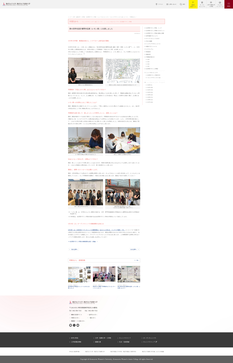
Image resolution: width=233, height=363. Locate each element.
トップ (69, 17)
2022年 (149, 90)
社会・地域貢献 (124, 342)
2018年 (149, 99)
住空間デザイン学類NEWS (153, 75)
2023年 (149, 87)
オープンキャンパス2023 (152, 38)
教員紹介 (148, 51)
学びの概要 (149, 41)
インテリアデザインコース (153, 43)
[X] (74, 325)
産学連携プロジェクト (152, 36)
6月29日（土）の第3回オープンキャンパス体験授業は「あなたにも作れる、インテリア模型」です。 (96, 230)
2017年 (149, 102)
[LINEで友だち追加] (70, 325)
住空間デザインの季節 (152, 68)
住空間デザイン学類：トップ (154, 28)
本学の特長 (74, 338)
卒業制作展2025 (150, 57)
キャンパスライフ (125, 338)
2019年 (149, 97)
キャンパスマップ (149, 342)
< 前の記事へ (73, 249)
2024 (148, 59)
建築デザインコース (151, 46)
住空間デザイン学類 (91, 17)
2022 (148, 64)
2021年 (149, 92)
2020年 (149, 94)
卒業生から (132, 17)
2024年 (149, 85)
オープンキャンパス (149, 338)
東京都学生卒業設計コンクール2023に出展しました (79, 287)
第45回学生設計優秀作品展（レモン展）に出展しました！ (129, 287)
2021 (148, 66)
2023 (148, 61)
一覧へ (137, 260)
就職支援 (98, 342)
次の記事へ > (134, 249)
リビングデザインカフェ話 (153, 77)
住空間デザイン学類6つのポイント (155, 30)
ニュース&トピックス (152, 72)
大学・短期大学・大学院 (79, 17)
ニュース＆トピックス (103, 17)
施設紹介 (148, 54)
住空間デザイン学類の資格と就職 (155, 33)
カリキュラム (149, 49)
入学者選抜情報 (76, 342)
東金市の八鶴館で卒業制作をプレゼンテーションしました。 (104, 287)
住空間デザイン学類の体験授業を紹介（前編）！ (84, 241)
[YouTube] (77, 325)
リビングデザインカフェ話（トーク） (119, 17)
